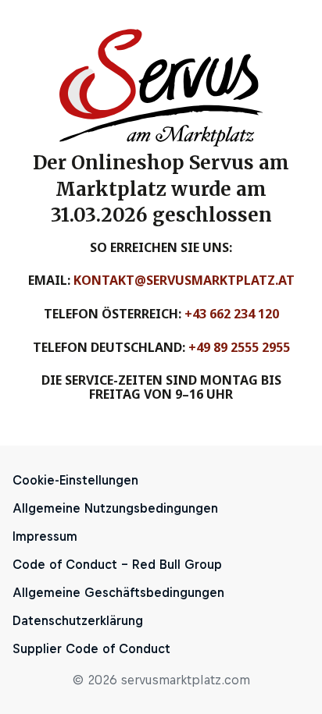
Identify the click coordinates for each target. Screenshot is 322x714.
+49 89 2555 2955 (239, 347)
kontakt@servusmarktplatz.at (184, 280)
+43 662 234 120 (231, 313)
